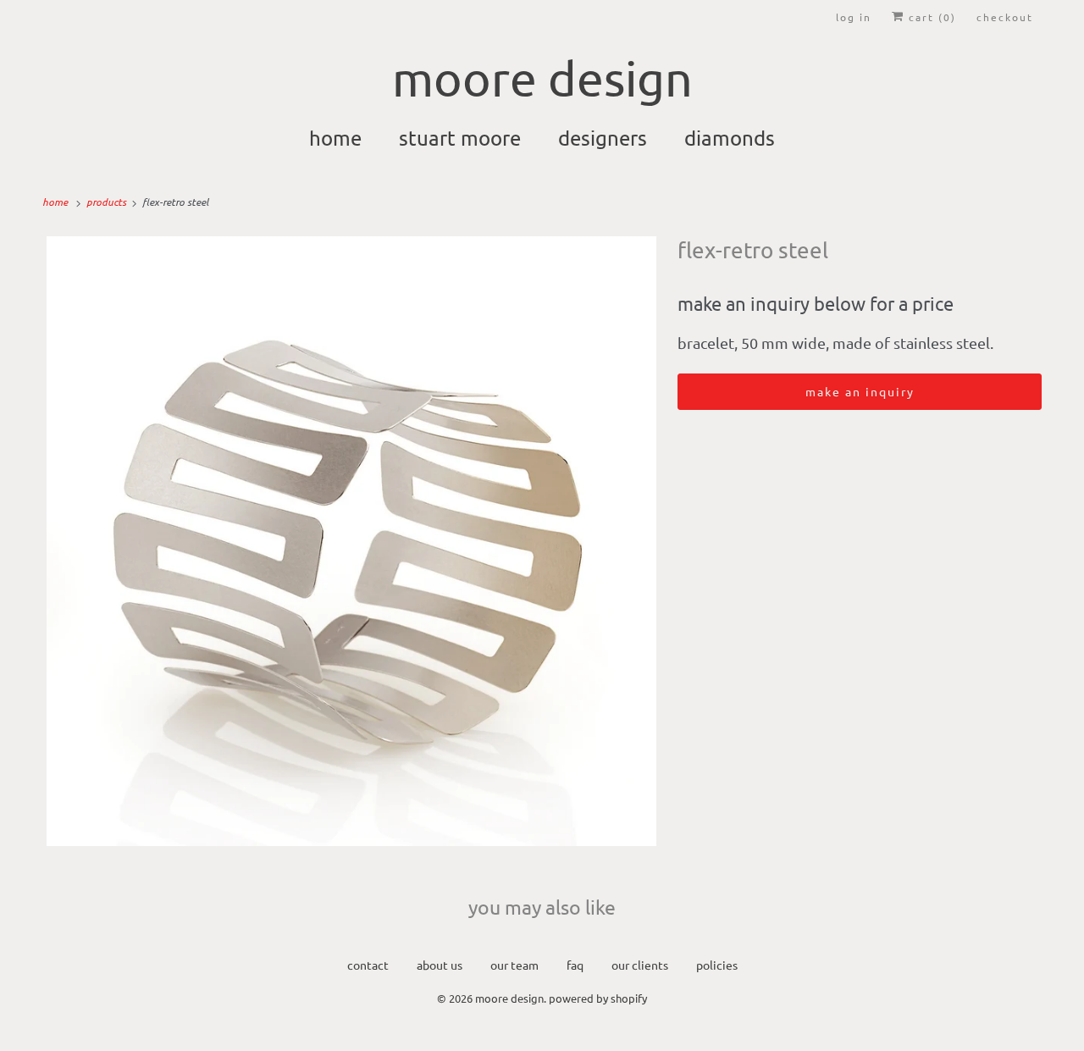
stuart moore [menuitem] (460, 137)
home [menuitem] (335, 137)
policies (717, 964)
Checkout (1004, 17)
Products (107, 201)
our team (514, 964)
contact (368, 964)
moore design (509, 998)
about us (439, 964)
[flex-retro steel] (351, 541)
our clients (639, 964)
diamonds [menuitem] (729, 137)
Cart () (930, 17)
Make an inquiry (860, 391)
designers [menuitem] (602, 137)
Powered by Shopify (598, 998)
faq (575, 964)
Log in (853, 17)
